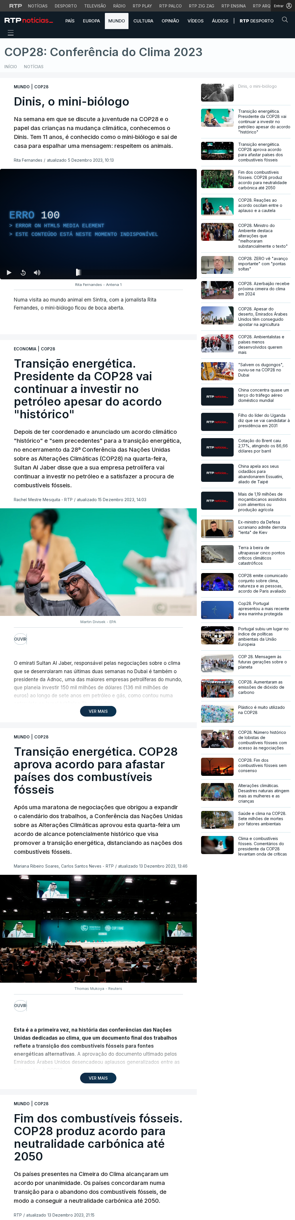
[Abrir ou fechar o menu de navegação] (9, 33)
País (70, 21)
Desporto (66, 5)
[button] (286, 21)
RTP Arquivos (268, 5)
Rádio (119, 5)
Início (10, 66)
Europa (91, 21)
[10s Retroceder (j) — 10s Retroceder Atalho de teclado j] (23, 272)
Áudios (220, 21)
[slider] (119, 273)
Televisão (95, 5)
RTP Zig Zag (201, 5)
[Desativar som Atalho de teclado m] (37, 272)
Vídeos (196, 21)
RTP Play (142, 5)
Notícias (38, 5)
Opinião (170, 21)
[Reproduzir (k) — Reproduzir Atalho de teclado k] (9, 272)
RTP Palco (170, 5)
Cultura (143, 21)
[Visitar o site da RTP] (16, 6)
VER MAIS (98, 711)
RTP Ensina (234, 5)
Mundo (116, 21)
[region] (98, 224)
